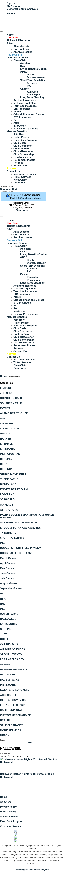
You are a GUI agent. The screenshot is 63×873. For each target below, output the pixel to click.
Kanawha (32, 91)
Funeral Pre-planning (25, 128)
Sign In (11, 3)
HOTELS (5, 639)
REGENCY (6, 469)
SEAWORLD (7, 499)
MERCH (4, 735)
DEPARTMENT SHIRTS (13, 669)
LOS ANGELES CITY (12, 659)
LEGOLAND (7, 494)
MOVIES (5, 408)
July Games (7, 578)
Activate (33, 8)
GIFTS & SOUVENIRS (13, 700)
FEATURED (7, 388)
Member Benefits (17, 131)
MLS (2, 608)
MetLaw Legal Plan (24, 103)
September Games (11, 588)
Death (23, 66)
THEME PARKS (9, 479)
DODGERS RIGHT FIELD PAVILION (21, 547)
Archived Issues (22, 51)
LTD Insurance (21, 108)
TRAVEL (5, 634)
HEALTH (5, 720)
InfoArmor (19, 125)
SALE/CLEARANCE (11, 725)
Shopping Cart (8, 189)
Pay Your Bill (14, 54)
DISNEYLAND (8, 484)
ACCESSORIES (9, 695)
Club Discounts (22, 145)
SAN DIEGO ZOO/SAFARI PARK (19, 522)
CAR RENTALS (9, 644)
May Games (7, 568)
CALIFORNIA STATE (12, 710)
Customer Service (17, 8)
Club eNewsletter (23, 151)
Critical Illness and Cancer (28, 114)
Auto (16, 122)
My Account (14, 6)
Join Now (19, 134)
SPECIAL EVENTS (11, 654)
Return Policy (8, 811)
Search (11, 13)
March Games (8, 558)
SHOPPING (6, 629)
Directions (19, 182)
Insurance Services (18, 57)
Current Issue (21, 49)
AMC (3, 418)
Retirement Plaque (24, 159)
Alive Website (21, 46)
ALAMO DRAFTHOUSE (14, 413)
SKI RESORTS (8, 623)
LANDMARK (7, 448)
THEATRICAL (8, 532)
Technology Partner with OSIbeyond (32, 870)
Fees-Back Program (25, 140)
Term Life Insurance (25, 105)
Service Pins (20, 165)
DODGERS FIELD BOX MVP (16, 553)
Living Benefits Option (33, 68)
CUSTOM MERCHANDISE (15, 715)
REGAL (4, 464)
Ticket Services (22, 176)
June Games (7, 573)
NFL (2, 593)
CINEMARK (7, 423)
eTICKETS (6, 393)
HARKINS (6, 438)
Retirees (18, 162)
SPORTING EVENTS (12, 537)
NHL (2, 603)
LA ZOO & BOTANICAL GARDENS (20, 527)
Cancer (24, 88)
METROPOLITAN (10, 453)
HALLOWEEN (8, 618)
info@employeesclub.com (28, 198)
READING (6, 458)
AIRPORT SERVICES (12, 649)
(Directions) (21, 210)
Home (10, 34)
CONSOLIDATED (10, 428)
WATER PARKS (9, 613)
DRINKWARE (8, 684)
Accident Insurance (24, 100)
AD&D (24, 71)
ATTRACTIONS (9, 509)
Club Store (13, 37)
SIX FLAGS (6, 504)
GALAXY (5, 433)
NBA (3, 598)
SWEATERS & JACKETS (14, 689)
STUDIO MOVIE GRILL (13, 474)
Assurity (32, 83)
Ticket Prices (21, 137)
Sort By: (3, 756)
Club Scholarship (23, 154)
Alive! (10, 43)
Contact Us (13, 171)
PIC (29, 85)
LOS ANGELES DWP (12, 705)
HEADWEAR (7, 674)
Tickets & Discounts (18, 40)
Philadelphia (34, 94)
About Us (5, 801)
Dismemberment (36, 77)
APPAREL (6, 664)
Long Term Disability (32, 97)
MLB (3, 542)
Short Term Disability (32, 80)
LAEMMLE (6, 443)
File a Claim (20, 60)
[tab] (31, 388)
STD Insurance (22, 117)
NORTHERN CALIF (11, 398)
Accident (25, 63)
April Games (7, 563)
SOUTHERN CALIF (11, 403)
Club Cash (19, 142)
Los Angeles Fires (23, 157)
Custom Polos (21, 148)
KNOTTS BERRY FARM (14, 489)
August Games (8, 583)
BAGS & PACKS (9, 679)
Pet (15, 120)
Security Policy (9, 816)
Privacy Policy (8, 806)
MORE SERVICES (10, 730)
